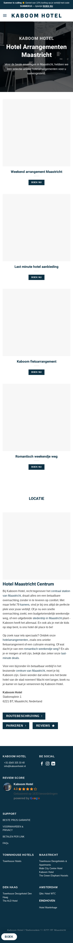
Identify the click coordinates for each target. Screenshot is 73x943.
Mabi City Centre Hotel (50, 868)
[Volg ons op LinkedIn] (53, 764)
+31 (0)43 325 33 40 (14, 762)
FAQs (6, 843)
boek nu (36, 182)
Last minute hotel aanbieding (36, 267)
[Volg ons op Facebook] (42, 764)
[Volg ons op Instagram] (47, 764)
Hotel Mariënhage (48, 907)
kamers (24, 604)
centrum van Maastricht (30, 670)
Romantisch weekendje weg (36, 456)
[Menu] (5, 15)
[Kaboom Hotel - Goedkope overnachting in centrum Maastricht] (36, 15)
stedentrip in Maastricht (47, 618)
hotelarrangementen (15, 639)
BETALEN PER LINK (13, 836)
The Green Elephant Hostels (53, 875)
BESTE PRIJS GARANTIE (16, 820)
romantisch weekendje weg (41, 648)
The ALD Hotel (10, 900)
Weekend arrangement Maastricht (36, 172)
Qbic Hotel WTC (47, 893)
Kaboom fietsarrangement (36, 361)
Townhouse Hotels (12, 861)
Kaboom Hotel (23, 784)
